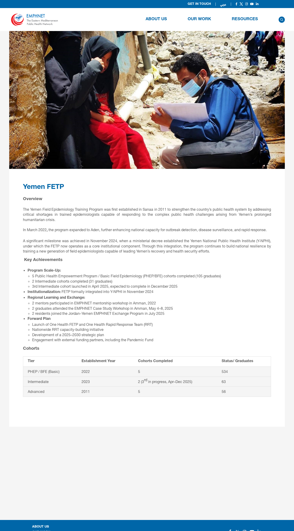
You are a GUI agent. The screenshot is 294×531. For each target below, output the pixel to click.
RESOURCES (245, 19)
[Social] (236, 4)
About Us (156, 19)
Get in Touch (199, 4)
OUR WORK (199, 19)
